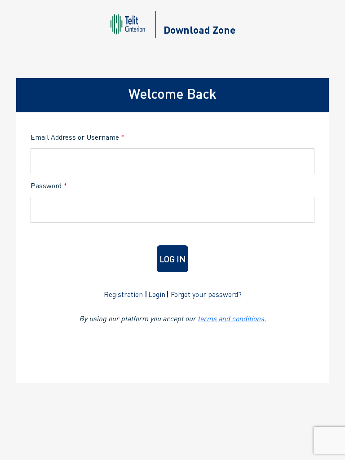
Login (156, 294)
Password (49, 185)
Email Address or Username (77, 137)
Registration (123, 294)
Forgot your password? (206, 294)
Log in (172, 259)
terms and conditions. (232, 318)
